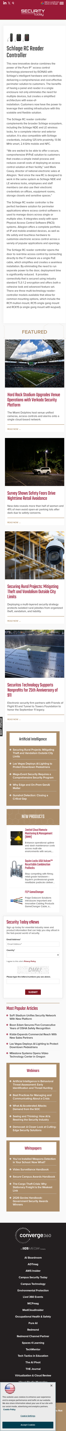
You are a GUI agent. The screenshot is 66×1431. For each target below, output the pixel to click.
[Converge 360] (33, 1236)
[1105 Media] (33, 1249)
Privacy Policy (30, 961)
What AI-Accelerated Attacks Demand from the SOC (29, 1107)
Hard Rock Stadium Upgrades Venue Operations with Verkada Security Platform (33, 400)
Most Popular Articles (22, 1008)
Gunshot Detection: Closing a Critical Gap (30, 797)
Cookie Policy (9, 1409)
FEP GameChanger (34, 892)
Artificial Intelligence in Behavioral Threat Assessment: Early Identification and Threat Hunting (33, 1085)
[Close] (51, 1385)
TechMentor (33, 1349)
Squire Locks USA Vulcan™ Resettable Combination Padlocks (39, 865)
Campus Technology (33, 1284)
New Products (33, 816)
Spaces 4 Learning (33, 1343)
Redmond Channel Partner (33, 1336)
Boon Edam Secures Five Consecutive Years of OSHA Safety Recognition (32, 1026)
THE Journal (33, 1369)
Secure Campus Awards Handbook (34, 1176)
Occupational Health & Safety (33, 1316)
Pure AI (33, 1323)
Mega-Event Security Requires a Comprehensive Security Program (33, 776)
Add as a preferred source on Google (52, 3)
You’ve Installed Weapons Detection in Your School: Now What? (34, 1160)
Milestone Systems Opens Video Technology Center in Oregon (29, 1055)
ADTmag (33, 1264)
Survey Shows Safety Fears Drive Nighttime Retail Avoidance (31, 496)
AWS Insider (33, 1271)
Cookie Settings (28, 1416)
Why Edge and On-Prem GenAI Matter (31, 786)
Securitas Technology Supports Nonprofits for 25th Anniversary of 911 (32, 690)
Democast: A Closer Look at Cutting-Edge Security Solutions (34, 1128)
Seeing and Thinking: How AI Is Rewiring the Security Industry (31, 1118)
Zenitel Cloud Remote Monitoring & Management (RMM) (38, 833)
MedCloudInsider (33, 1310)
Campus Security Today (33, 1277)
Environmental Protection (33, 1290)
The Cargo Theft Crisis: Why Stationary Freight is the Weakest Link (32, 1187)
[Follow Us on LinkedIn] (5, 3)
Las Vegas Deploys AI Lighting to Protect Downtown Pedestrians (32, 765)
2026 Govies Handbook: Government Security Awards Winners (30, 1201)
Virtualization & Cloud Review (33, 1375)
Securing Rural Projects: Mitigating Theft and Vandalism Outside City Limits (32, 592)
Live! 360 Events (33, 1297)
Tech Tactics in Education (33, 1356)
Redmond (33, 1329)
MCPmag (33, 1303)
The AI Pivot (33, 1362)
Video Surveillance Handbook (31, 1169)
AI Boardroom (33, 1257)
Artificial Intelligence (33, 739)
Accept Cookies (28, 1425)
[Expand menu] (61, 4)
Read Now (12, 429)
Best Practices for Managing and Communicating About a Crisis (32, 1097)
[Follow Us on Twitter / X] (9, 3)
